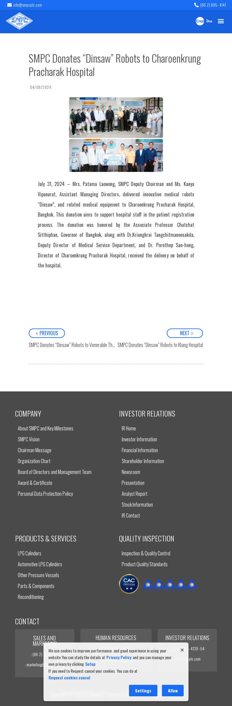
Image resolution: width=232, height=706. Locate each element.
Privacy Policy (118, 657)
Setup (90, 664)
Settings (143, 690)
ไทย (209, 21)
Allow (173, 690)
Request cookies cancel (69, 677)
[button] (221, 21)
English (200, 21)
